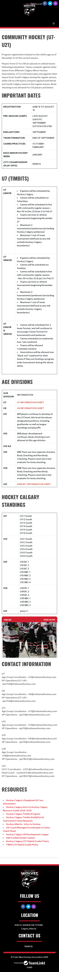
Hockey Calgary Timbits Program (23, 813)
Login (29, 967)
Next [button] (52, 638)
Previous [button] (6, 638)
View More (49, 619)
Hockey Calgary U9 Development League (27, 834)
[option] (30, 640)
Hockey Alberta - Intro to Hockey (23, 824)
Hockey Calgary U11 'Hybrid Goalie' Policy (27, 841)
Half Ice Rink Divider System (20, 837)
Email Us (29, 946)
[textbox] (29, 61)
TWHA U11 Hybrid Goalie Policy (22, 844)
